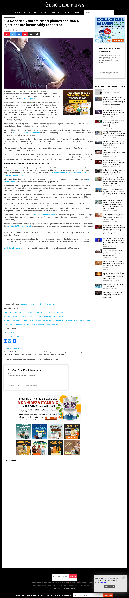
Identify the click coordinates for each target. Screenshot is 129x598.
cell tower (29, 352)
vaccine (61, 354)
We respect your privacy (54, 585)
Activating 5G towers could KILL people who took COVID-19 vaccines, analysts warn (34, 312)
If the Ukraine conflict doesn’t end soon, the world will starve (114, 171)
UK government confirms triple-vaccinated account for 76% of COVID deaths (32, 324)
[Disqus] (48, 489)
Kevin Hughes (20, 30)
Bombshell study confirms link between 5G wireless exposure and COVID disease (33, 316)
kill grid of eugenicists (28, 99)
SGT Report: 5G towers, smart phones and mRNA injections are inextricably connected (113, 112)
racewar (43, 12)
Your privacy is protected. (14, 385)
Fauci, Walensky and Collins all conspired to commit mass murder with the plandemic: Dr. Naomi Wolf (113, 295)
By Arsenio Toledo (115, 166)
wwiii (35, 12)
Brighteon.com (9, 332)
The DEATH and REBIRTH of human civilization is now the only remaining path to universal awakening (114, 123)
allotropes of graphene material (43, 215)
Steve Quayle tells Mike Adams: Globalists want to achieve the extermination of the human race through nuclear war (113, 275)
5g (16, 352)
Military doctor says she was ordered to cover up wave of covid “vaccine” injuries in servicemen (114, 133)
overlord (18, 12)
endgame (76, 12)
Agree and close (109, 586)
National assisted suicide (111, 90)
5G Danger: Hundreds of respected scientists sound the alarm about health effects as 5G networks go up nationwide (47, 320)
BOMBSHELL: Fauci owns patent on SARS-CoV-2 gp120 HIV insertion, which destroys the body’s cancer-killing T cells (114, 192)
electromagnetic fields (42, 352)
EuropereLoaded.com (12, 337)
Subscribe (108, 595)
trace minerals (52, 354)
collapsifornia (55, 12)
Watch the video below (12, 248)
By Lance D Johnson (115, 185)
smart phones (40, 354)
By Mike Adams (114, 128)
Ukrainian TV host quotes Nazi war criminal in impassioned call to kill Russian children (114, 143)
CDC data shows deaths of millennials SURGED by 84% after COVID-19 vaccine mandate (114, 162)
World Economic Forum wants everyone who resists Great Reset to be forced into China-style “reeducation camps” (114, 253)
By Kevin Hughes (115, 116)
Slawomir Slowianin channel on (37, 304)
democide (27, 12)
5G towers (21, 352)
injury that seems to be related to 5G (26, 133)
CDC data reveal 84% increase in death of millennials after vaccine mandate (114, 153)
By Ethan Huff (114, 107)
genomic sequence (58, 352)
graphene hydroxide (73, 352)
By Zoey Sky (113, 156)
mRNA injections (21, 354)
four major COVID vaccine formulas (19, 226)
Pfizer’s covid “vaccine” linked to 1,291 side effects (113, 285)
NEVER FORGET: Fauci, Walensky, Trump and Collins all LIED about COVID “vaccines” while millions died (114, 241)
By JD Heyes (113, 269)
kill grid (11, 354)
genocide (67, 12)
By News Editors (115, 92)
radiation (31, 354)
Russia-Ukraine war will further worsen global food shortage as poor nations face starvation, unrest (113, 264)
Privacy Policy (64, 591)
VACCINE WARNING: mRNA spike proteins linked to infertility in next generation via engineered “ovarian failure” (113, 217)
